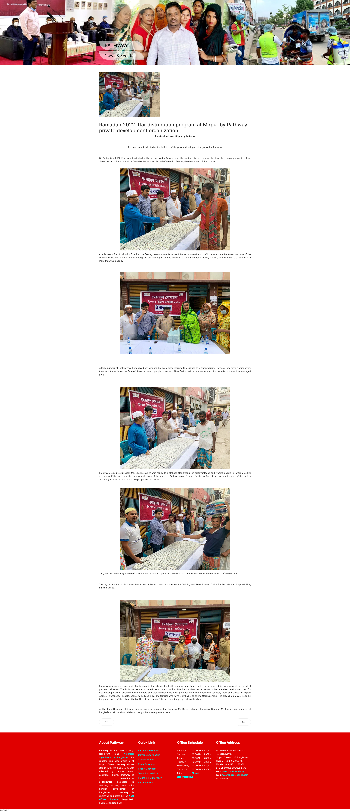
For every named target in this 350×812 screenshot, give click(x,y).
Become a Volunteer (148, 750)
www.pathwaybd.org (233, 771)
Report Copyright (147, 768)
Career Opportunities (149, 755)
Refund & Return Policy (150, 777)
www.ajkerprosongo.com (235, 774)
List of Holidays (185, 776)
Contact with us (146, 759)
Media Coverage (146, 764)
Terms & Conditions (148, 773)
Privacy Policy (145, 782)
